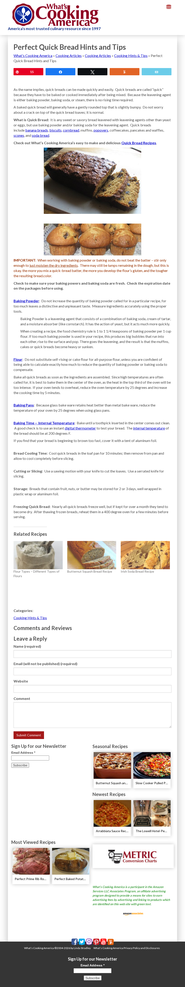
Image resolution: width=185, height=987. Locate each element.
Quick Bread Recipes (138, 143)
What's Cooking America (33, 55)
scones (19, 135)
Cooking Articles (69, 55)
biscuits (55, 130)
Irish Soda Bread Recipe (137, 571)
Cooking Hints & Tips (131, 55)
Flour (18, 359)
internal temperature (149, 428)
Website (21, 681)
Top (174, 976)
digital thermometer (80, 428)
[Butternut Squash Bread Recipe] (91, 555)
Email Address (23, 752)
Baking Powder (26, 301)
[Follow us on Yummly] (111, 942)
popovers (101, 130)
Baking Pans (24, 405)
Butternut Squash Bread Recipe (89, 571)
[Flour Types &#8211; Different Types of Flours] (38, 555)
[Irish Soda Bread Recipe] (145, 555)
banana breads (36, 130)
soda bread (40, 135)
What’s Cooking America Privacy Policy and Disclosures (126, 948)
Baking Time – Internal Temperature (44, 423)
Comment (22, 698)
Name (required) (27, 646)
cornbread (71, 130)
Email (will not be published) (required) (45, 663)
